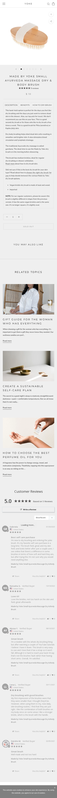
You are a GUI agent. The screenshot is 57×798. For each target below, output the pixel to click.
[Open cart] (53, 3)
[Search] (48, 4)
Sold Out (28, 227)
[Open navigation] (3, 4)
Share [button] (16, 576)
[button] (48, 576)
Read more (10, 164)
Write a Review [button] (29, 509)
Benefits (25, 105)
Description (11, 105)
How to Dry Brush (42, 105)
